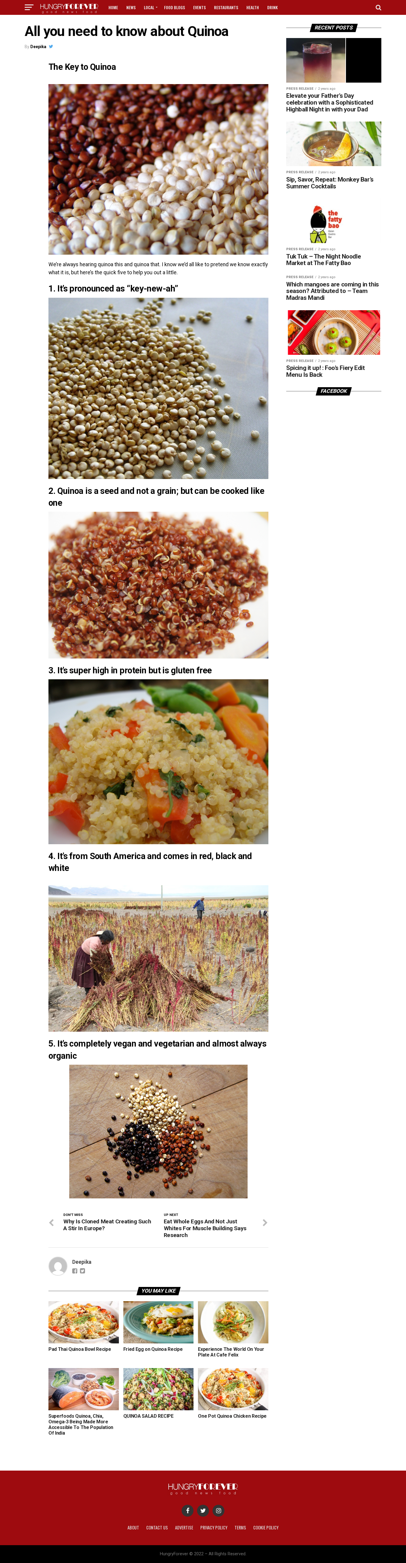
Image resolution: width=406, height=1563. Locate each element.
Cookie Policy (265, 1527)
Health (252, 7)
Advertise (184, 1527)
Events (199, 7)
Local (149, 7)
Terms (240, 1527)
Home (113, 7)
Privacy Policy (213, 1527)
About (133, 1527)
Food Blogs (174, 7)
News (131, 7)
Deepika (38, 46)
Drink (272, 7)
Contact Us (157, 1527)
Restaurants (226, 7)
